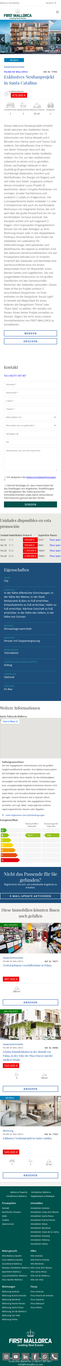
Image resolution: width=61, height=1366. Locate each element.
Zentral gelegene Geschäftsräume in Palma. (27, 965)
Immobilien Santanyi (40, 1236)
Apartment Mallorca (11, 1271)
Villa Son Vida (36, 1279)
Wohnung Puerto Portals (13, 1303)
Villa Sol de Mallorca (40, 1275)
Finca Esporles (37, 1299)
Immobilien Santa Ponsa (41, 1216)
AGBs (4, 1216)
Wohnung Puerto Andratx (14, 1295)
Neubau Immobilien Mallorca (16, 1267)
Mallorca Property (18, 1192)
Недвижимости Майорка (43, 1196)
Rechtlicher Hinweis (11, 1212)
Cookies (5, 1220)
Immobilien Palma (39, 1243)
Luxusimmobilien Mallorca (14, 1275)
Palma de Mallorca (16, 71)
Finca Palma (36, 1307)
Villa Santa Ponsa (38, 1271)
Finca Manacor (37, 1303)
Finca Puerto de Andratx (41, 1295)
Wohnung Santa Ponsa (12, 1307)
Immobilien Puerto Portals (42, 1220)
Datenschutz (8, 1224)
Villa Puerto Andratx (39, 1259)
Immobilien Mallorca (41, 1192)
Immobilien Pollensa (40, 1240)
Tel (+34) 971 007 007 (15, 375)
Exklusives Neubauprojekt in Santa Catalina (27, 1138)
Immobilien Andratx (39, 1208)
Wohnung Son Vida (11, 1315)
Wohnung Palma (10, 1319)
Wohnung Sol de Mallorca (14, 1311)
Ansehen (30, 1002)
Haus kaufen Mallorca (12, 1279)
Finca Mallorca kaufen (12, 1259)
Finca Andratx (37, 1291)
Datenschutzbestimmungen (41, 477)
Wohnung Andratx (10, 1291)
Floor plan (55, 539)
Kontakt (5, 1208)
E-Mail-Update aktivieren (30, 896)
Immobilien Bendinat (40, 1228)
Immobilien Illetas (39, 1224)
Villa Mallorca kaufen (12, 1255)
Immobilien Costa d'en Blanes (44, 1212)
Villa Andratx (36, 1255)
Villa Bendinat (37, 1263)
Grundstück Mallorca (12, 1263)
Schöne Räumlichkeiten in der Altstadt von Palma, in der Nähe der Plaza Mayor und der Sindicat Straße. (28, 1055)
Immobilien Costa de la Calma (44, 1232)
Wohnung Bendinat (11, 1299)
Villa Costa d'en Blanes (41, 1267)
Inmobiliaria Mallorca (16, 1196)
